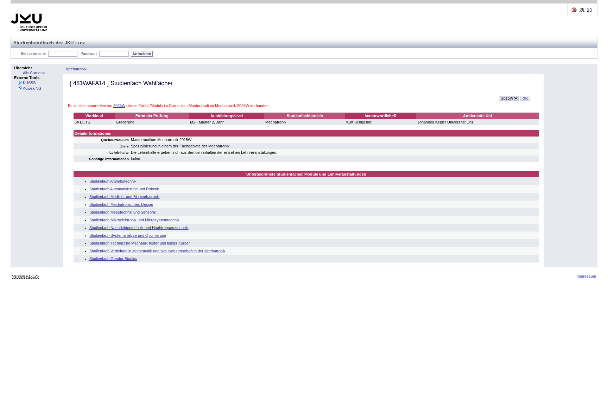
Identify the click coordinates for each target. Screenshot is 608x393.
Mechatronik (76, 69)
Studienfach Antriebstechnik (113, 181)
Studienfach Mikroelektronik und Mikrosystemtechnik (134, 220)
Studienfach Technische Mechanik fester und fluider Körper (139, 243)
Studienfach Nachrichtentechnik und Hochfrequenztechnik (139, 228)
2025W (119, 105)
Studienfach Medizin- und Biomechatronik (124, 197)
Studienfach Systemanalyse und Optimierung (127, 235)
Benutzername (33, 53)
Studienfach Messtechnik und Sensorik (122, 212)
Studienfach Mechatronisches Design (121, 204)
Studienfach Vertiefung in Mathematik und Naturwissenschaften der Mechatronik (157, 251)
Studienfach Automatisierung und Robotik (124, 189)
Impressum (586, 276)
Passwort (89, 53)
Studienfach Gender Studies (113, 258)
